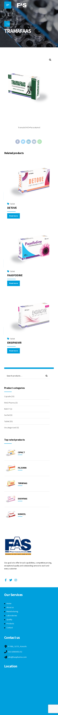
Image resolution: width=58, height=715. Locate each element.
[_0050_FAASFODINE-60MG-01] (29, 250)
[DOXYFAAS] (10, 499)
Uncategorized (10, 427)
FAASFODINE (14, 275)
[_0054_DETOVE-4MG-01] (29, 182)
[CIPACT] (10, 453)
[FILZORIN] (10, 468)
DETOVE (12, 208)
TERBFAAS (22, 483)
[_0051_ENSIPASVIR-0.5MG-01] (29, 317)
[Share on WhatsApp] (39, 141)
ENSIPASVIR (14, 342)
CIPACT (21, 452)
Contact (9, 627)
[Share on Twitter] (23, 141)
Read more (13, 216)
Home (8, 603)
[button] (50, 59)
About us (10, 607)
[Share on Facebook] (17, 141)
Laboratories (11, 615)
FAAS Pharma (9, 402)
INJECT (7, 409)
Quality (9, 619)
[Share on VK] (34, 141)
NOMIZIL (22, 514)
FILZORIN (22, 467)
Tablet (9, 23)
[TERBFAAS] (10, 484)
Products (10, 623)
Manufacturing (12, 611)
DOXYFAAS (22, 498)
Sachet (7, 415)
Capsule (7, 396)
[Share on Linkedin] (28, 141)
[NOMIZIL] (10, 515)
